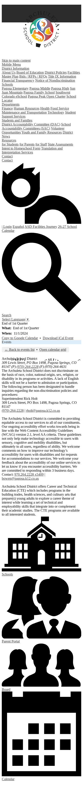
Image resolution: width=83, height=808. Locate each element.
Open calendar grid (52, 349)
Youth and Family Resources (41, 132)
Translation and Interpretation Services (32, 150)
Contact (7, 160)
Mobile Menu (11, 64)
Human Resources (26, 108)
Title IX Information (62, 76)
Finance (7, 108)
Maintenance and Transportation (24, 112)
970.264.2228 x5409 (29, 474)
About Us (8, 72)
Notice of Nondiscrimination (55, 80)
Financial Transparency (18, 80)
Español (18, 227)
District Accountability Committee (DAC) (31, 124)
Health (45, 108)
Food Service (59, 108)
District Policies (56, 72)
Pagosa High (60, 88)
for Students (10, 144)
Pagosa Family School (39, 92)
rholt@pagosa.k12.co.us (43, 410)
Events (6, 342)
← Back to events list (20, 349)
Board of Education (30, 72)
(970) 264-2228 (28, 367)
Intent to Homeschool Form (21, 148)
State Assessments (60, 144)
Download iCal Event (58, 338)
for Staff (41, 144)
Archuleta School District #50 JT (41, 29)
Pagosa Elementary (15, 88)
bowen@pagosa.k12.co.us (20, 478)
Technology (56, 112)
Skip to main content (16, 60)
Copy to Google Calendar (20, 338)
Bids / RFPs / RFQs (33, 76)
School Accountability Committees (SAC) (36, 126)
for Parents (27, 144)
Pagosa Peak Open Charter (47, 96)
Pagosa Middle (39, 88)
